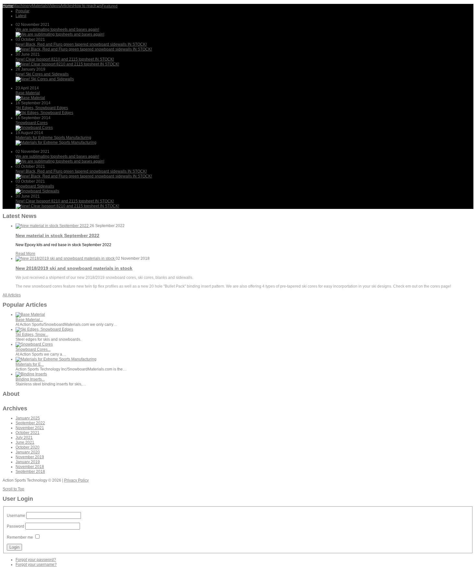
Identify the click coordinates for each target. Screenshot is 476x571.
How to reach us (87, 6)
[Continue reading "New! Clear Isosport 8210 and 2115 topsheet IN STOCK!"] (67, 64)
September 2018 (30, 471)
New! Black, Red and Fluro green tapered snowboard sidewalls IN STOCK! (81, 44)
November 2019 (30, 457)
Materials (40, 6)
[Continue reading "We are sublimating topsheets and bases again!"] (60, 34)
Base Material (28, 93)
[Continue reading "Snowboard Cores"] (34, 127)
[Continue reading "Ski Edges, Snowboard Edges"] (44, 112)
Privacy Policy (76, 480)
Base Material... (29, 319)
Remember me (20, 537)
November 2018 (30, 466)
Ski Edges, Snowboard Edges (42, 108)
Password (15, 526)
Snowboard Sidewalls (35, 186)
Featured (110, 6)
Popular (22, 11)
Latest (21, 16)
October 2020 (28, 447)
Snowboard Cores (32, 122)
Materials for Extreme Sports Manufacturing (53, 137)
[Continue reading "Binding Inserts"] (31, 374)
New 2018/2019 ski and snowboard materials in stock (74, 268)
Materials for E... (30, 364)
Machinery (22, 6)
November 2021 (30, 428)
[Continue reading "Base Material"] (30, 98)
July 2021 (24, 437)
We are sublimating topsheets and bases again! (57, 29)
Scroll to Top (13, 489)
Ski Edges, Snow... (32, 334)
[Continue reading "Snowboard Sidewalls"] (37, 191)
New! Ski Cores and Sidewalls (42, 74)
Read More (25, 253)
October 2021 (28, 432)
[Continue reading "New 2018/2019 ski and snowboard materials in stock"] (66, 258)
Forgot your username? (36, 564)
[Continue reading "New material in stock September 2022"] (53, 225)
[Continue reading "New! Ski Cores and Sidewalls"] (45, 79)
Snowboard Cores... (33, 349)
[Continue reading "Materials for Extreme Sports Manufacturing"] (56, 142)
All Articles (12, 295)
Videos (54, 6)
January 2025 (28, 418)
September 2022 (30, 423)
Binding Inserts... (30, 379)
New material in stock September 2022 (57, 235)
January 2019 (28, 462)
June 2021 (25, 442)
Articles (66, 6)
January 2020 (28, 452)
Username (16, 515)
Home (8, 6)
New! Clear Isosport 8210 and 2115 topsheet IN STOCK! (65, 59)
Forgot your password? (36, 559)
